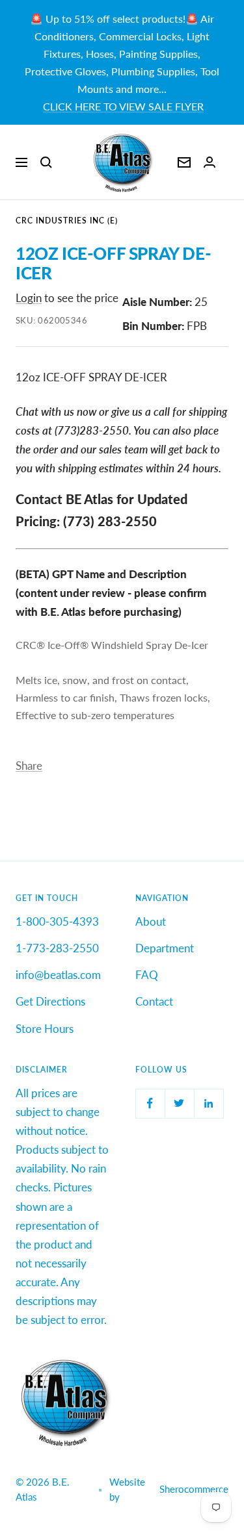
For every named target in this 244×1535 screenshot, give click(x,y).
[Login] (209, 162)
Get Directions (50, 1001)
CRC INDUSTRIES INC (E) (67, 220)
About (150, 921)
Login (29, 298)
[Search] (46, 162)
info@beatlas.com (58, 975)
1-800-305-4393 (57, 921)
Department (164, 948)
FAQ (146, 975)
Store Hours (45, 1028)
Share (29, 765)
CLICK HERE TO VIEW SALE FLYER (123, 106)
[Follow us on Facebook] (150, 1103)
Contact (154, 1001)
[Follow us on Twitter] (179, 1103)
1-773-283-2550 (57, 948)
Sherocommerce (193, 1489)
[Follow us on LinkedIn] (208, 1103)
